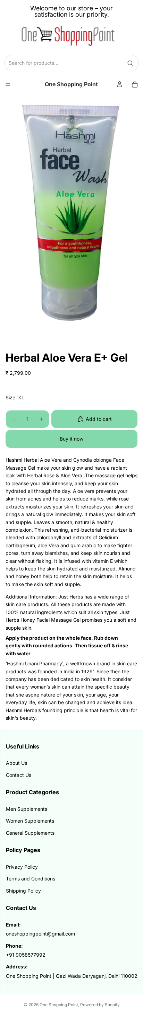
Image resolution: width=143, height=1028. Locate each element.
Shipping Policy (23, 891)
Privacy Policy (22, 867)
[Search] (130, 63)
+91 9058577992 (25, 955)
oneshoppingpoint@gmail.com (40, 934)
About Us (16, 763)
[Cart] (134, 84)
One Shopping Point (59, 1004)
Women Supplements (30, 821)
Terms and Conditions (30, 878)
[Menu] (8, 84)
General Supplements (30, 833)
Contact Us (18, 775)
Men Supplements (26, 809)
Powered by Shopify (100, 1004)
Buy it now (71, 439)
